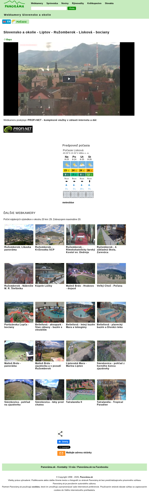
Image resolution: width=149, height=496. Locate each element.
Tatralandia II (74, 402)
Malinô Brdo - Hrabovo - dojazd (80, 287)
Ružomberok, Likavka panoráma (17, 248)
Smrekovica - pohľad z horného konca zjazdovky (111, 366)
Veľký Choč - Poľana (109, 286)
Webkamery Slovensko (27, 14)
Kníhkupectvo (94, 3)
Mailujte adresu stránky (79, 452)
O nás (72, 467)
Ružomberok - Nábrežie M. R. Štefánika (18, 287)
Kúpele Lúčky (43, 286)
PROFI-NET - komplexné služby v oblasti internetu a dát (62, 120)
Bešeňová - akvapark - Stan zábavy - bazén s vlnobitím (49, 327)
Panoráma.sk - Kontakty (54, 467)
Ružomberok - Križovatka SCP (45, 248)
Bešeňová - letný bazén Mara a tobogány (80, 325)
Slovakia (109, 3)
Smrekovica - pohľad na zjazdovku (17, 403)
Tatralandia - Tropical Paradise (110, 403)
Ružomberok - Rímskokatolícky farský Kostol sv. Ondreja (80, 250)
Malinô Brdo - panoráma (12, 364)
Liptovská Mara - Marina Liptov (76, 364)
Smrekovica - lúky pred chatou (49, 403)
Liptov (44, 32)
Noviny (65, 3)
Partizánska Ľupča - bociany (16, 325)
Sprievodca (52, 3)
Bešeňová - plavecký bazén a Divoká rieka (110, 325)
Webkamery (37, 3)
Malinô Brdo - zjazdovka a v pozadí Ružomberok (48, 366)
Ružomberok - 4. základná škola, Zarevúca (107, 250)
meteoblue (68, 202)
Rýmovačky (78, 3)
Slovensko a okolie (19, 32)
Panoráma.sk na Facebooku (92, 467)
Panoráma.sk (86, 477)
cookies (36, 487)
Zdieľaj (65, 442)
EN (8, 21)
